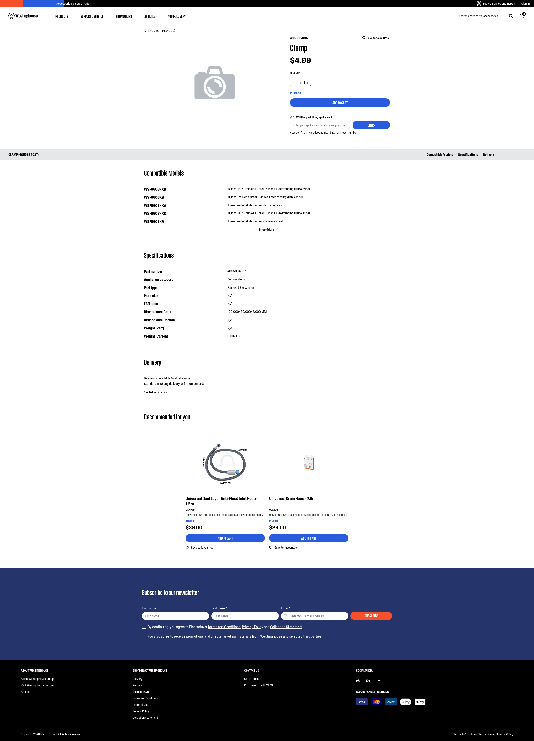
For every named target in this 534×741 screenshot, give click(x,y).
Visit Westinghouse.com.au (37, 685)
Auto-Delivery (177, 16)
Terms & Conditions (465, 734)
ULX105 (190, 509)
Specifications (468, 154)
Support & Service (92, 16)
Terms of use (140, 704)
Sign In (525, 3)
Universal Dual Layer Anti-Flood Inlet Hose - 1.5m (222, 501)
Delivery (489, 154)
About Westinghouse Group (37, 679)
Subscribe (371, 615)
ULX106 (273, 509)
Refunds (138, 685)
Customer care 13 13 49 (258, 685)
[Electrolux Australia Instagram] (371, 682)
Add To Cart (340, 102)
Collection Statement (286, 626)
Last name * (219, 608)
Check (371, 125)
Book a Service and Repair (499, 3)
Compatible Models (440, 154)
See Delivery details (156, 392)
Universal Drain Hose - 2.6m (292, 498)
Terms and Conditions (224, 626)
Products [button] (61, 16)
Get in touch (251, 679)
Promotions (124, 16)
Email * (285, 608)
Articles (149, 16)
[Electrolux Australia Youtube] (361, 682)
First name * (149, 608)
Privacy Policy (252, 626)
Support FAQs (141, 691)
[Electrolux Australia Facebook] (381, 682)
